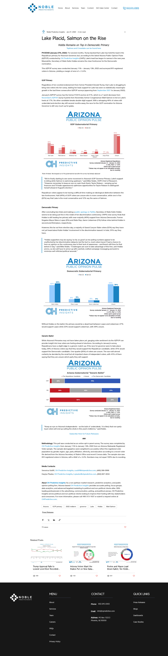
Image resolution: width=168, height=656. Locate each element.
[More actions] (125, 31)
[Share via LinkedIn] (54, 520)
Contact (52, 635)
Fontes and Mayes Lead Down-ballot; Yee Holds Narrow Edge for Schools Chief (121, 568)
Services (52, 609)
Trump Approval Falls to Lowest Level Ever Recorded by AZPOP (45, 568)
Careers (52, 622)
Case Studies (138, 622)
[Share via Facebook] (43, 520)
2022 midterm (71, 506)
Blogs (135, 609)
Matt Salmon (110, 506)
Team (51, 616)
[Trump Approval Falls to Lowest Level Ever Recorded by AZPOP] (47, 553)
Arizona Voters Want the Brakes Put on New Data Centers (81, 568)
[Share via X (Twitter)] (48, 520)
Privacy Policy (54, 642)
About (51, 602)
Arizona (46, 506)
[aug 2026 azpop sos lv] (121, 553)
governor (83, 506)
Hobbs (100, 506)
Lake (92, 506)
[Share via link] (60, 520)
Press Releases (47, 512)
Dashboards (138, 616)
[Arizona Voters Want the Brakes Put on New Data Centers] (84, 553)
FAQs (51, 629)
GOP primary (57, 506)
